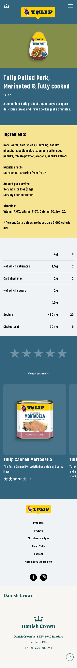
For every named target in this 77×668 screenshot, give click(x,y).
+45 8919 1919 (38, 642)
